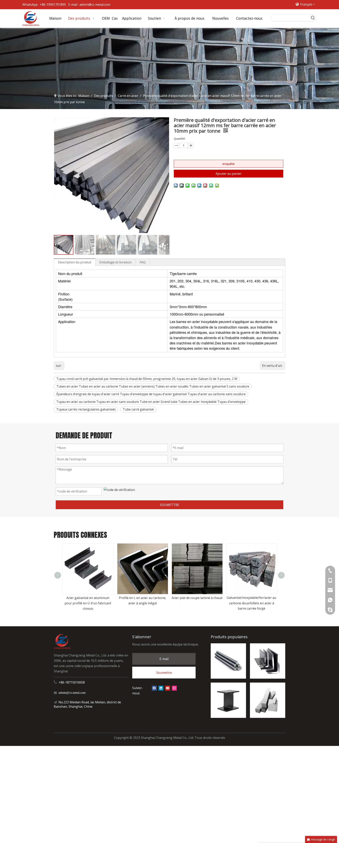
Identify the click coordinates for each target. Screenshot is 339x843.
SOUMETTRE (169, 505)
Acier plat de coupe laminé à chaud (142, 598)
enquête (228, 164)
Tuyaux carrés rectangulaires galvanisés (86, 409)
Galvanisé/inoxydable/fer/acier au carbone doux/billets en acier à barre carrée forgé (197, 602)
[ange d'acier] (267, 661)
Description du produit (74, 262)
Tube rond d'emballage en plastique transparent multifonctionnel (251, 572)
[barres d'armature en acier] (228, 661)
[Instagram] (174, 688)
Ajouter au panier (228, 173)
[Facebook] (154, 688)
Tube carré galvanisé (138, 409)
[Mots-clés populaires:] (312, 17)
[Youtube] (167, 688)
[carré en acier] (267, 700)
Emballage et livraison (115, 262)
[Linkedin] (161, 688)
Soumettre (164, 672)
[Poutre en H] (228, 700)
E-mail (164, 659)
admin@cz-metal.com (94, 4)
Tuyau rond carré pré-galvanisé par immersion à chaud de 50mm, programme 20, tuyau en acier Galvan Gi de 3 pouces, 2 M (146, 379)
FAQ (143, 262)
